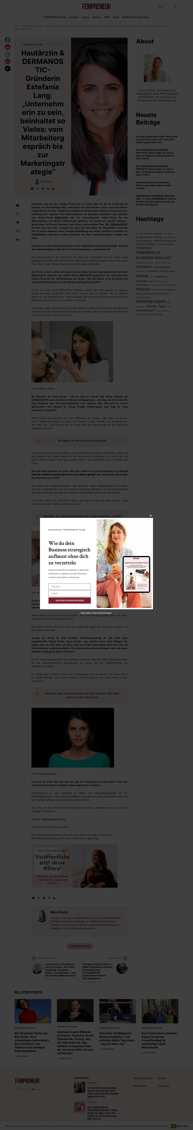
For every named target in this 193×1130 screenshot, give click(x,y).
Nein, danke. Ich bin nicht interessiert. (96, 613)
